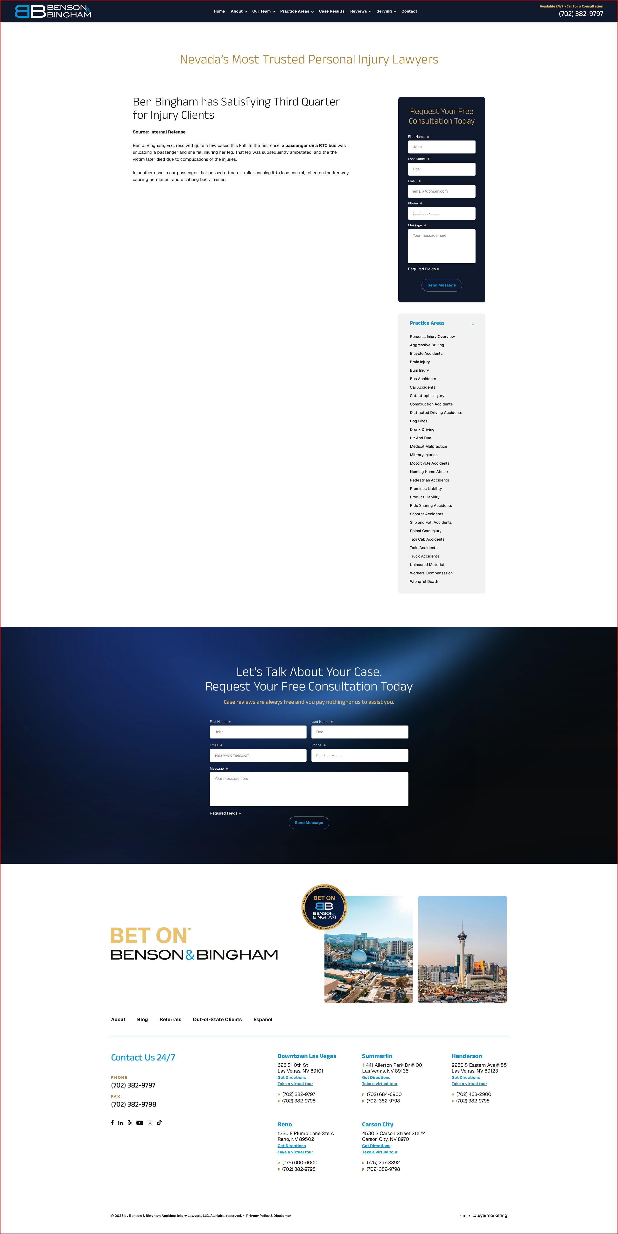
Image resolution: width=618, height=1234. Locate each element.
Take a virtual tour (295, 1083)
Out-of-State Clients (217, 1019)
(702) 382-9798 (133, 1105)
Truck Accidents (424, 556)
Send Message (442, 285)
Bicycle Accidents (426, 353)
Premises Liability (426, 488)
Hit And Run (420, 437)
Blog (142, 1019)
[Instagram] (150, 1123)
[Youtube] (139, 1123)
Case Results (331, 11)
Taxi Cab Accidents (427, 539)
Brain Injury (420, 361)
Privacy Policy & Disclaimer (268, 1215)
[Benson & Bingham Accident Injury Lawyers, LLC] (53, 11)
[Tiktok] (159, 1123)
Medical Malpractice (428, 446)
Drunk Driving (422, 429)
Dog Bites (419, 421)
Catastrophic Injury (427, 395)
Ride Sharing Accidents (431, 505)
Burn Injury (419, 370)
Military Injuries (424, 454)
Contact (409, 11)
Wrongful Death (424, 581)
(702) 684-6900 (384, 1094)
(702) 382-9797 (581, 15)
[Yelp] (130, 1123)
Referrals (170, 1019)
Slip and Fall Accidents (431, 522)
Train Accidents (424, 547)
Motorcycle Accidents (430, 463)
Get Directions (292, 1077)
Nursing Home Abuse (429, 471)
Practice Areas (294, 11)
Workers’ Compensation (431, 573)
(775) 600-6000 (299, 1162)
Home (219, 11)
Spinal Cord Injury (426, 530)
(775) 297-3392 (383, 1162)
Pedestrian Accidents (429, 480)
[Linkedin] (120, 1123)
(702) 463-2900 (473, 1094)
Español (262, 1019)
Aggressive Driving (427, 345)
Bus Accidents (423, 378)
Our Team (261, 11)
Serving (384, 11)
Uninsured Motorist (427, 564)
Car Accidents (422, 387)
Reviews (358, 11)
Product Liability (425, 497)
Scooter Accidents (426, 513)
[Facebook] (112, 1123)
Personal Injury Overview (432, 336)
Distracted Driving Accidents (436, 412)
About (237, 11)
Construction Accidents (431, 404)
